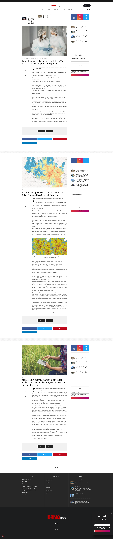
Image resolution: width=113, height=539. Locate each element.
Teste (47, 493)
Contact (47, 482)
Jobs (64, 9)
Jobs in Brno (48, 487)
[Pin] (26, 72)
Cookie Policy (49, 484)
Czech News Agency (27, 58)
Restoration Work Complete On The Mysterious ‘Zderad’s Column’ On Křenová (82, 36)
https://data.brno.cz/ (56, 312)
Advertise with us (25, 492)
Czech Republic (43, 9)
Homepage (48, 485)
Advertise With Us (49, 479)
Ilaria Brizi (25, 189)
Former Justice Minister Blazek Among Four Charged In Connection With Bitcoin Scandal (31, 21)
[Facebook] (84, 1)
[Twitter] (86, 1)
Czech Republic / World (34, 58)
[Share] (26, 68)
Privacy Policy (25, 494)
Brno (49, 9)
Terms (47, 492)
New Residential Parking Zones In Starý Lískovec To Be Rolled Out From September (82, 31)
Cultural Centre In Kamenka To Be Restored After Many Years (47, 17)
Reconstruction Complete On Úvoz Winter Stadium (82, 27)
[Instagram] (88, 1)
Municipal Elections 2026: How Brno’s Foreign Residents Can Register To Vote (82, 41)
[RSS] (87, 10)
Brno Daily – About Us (50, 480)
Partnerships (69, 9)
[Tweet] (26, 70)
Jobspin (80, 51)
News (78, 481)
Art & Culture (55, 9)
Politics (29, 15)
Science (60, 9)
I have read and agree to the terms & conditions (103, 528)
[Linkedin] (59, 523)
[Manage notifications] (3, 536)
